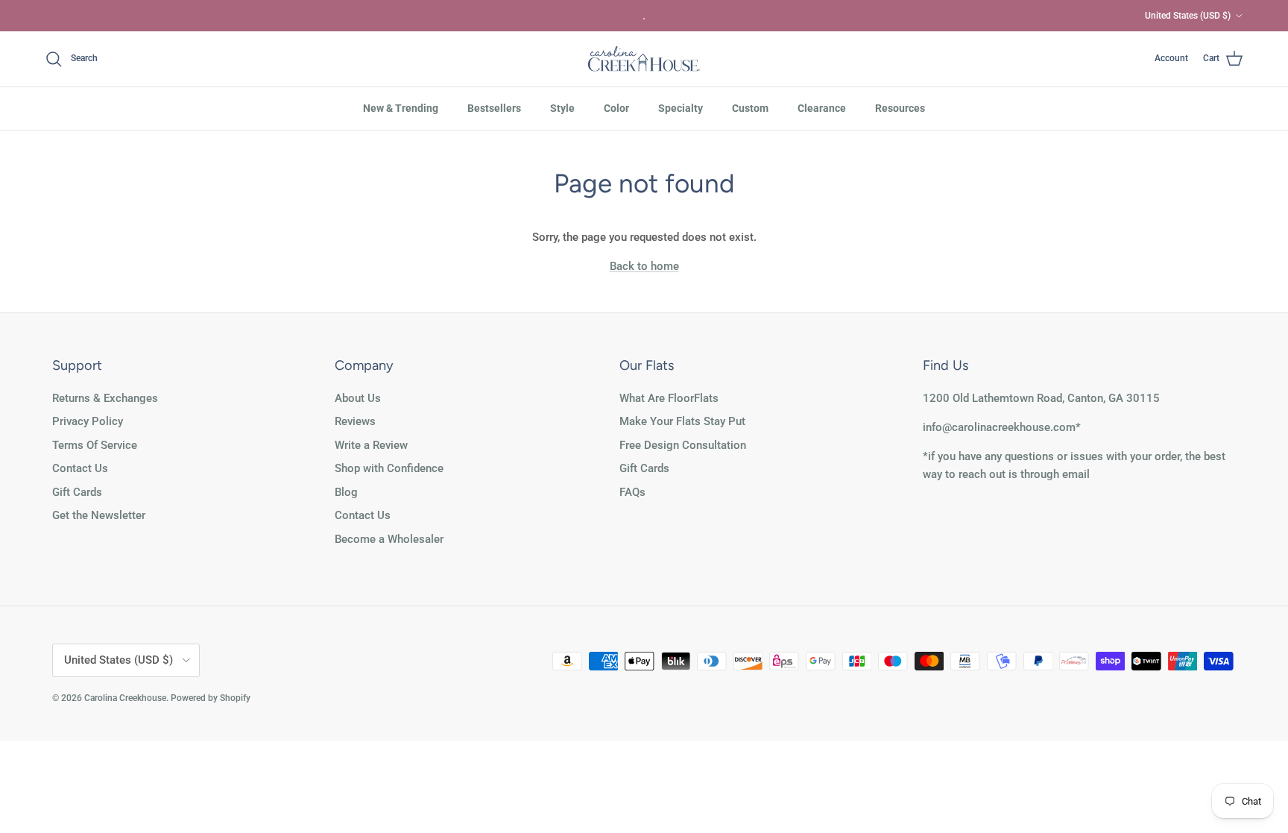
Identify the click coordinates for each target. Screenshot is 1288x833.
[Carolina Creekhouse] (644, 59)
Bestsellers (494, 108)
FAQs (632, 492)
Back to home (644, 266)
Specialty (680, 108)
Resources (900, 108)
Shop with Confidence (389, 468)
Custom (750, 108)
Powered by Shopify (210, 698)
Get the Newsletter (98, 515)
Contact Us (80, 468)
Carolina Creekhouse (125, 698)
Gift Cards (77, 492)
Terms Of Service (94, 445)
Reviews (355, 421)
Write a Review (371, 445)
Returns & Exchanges (105, 398)
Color (616, 108)
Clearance (822, 108)
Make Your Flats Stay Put (682, 421)
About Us (358, 398)
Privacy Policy (87, 421)
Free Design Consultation (682, 445)
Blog (346, 492)
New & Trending (400, 108)
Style (562, 108)
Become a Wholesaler (389, 539)
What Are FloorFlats (669, 398)
